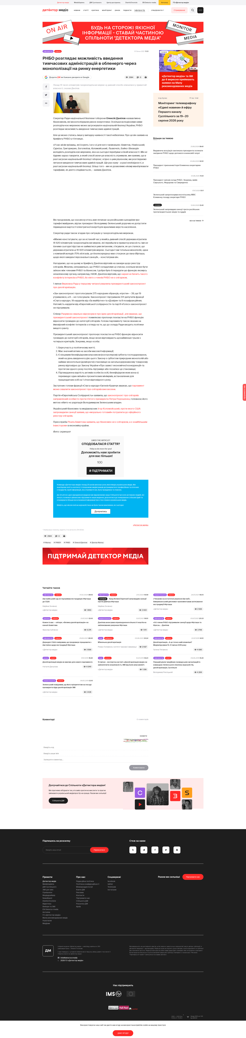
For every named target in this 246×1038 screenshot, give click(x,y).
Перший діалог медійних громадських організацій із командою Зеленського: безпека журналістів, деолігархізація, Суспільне (176, 665)
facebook (111, 881)
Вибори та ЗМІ (49, 906)
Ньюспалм (47, 920)
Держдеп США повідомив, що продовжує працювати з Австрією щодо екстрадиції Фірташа (67, 643)
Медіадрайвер (49, 895)
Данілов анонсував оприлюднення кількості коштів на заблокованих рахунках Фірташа (122, 623)
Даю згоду (123, 1033)
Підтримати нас (83, 898)
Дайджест (109, 638)
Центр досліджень (113, 3)
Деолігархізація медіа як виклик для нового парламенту (68, 662)
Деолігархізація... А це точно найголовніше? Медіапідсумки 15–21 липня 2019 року (172, 643)
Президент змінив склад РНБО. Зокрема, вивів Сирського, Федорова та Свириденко (175, 181)
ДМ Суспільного (95, 3)
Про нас (80, 877)
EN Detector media (149, 3)
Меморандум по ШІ (84, 887)
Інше (100, 638)
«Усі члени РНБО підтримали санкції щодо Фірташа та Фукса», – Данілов (177, 623)
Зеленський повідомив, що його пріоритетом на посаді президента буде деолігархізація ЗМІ (67, 686)
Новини (77, 10)
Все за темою (195, 220)
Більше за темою (163, 138)
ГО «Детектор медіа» (181, 3)
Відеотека (47, 904)
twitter (110, 884)
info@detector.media (68, 958)
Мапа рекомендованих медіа (55, 918)
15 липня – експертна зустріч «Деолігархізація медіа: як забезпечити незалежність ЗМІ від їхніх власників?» (122, 663)
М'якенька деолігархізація (109, 642)
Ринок (117, 10)
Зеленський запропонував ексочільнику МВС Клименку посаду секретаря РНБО (174, 196)
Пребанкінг (47, 892)
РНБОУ (58, 543)
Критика (95, 10)
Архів (78, 906)
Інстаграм (112, 890)
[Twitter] (46, 95)
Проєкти (47, 877)
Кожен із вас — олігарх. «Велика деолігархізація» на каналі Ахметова (65, 623)
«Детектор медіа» (140, 525)
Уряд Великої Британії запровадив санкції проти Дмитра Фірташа (122, 600)
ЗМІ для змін (48, 890)
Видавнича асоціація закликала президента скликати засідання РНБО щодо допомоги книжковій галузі (178, 151)
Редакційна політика (85, 881)
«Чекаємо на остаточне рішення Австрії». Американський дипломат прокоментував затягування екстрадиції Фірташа (178, 602)
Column (55, 618)
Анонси (108, 658)
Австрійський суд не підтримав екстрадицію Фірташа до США (67, 600)
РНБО (68, 543)
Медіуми (46, 923)
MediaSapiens (79, 3)
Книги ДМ (80, 890)
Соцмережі (114, 877)
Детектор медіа (63, 3)
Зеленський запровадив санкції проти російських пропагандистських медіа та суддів (176, 210)
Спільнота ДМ (58, 800)
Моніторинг (107, 10)
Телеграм (112, 887)
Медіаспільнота (160, 595)
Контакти (80, 895)
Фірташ (48, 543)
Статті (85, 10)
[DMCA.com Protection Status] (113, 1009)
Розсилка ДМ (82, 904)
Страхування (179, 10)
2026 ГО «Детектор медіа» (71, 960)
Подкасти (127, 10)
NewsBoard (47, 898)
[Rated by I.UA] (133, 1009)
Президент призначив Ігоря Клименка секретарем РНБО (177, 166)
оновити (143, 736)
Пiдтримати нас (193, 877)
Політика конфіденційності (87, 884)
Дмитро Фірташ (98, 543)
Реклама (80, 892)
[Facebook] (46, 86)
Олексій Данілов (81, 543)
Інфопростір (140, 10)
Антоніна (164, 3)
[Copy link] (46, 103)
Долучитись (101, 511)
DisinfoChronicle (131, 3)
